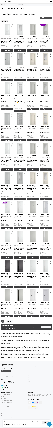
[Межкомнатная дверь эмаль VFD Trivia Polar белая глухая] (7, 236)
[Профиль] (45, 1)
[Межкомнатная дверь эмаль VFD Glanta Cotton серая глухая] (33, 88)
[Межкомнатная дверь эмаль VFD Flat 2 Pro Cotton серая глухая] (46, 295)
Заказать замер (45, 327)
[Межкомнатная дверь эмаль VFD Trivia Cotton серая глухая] (33, 236)
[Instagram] (36, 402)
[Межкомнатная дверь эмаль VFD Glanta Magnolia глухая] (33, 119)
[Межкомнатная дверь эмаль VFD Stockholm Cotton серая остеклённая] (46, 29)
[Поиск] (39, 1)
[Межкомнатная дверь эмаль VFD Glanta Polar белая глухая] (7, 88)
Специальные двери (32, 373)
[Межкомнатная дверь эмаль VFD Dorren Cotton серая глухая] (33, 148)
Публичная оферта (5, 406)
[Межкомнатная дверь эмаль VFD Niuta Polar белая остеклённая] (46, 266)
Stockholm (15, 14)
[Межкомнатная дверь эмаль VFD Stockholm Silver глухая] (7, 59)
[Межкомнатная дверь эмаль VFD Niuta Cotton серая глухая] (7, 295)
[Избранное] (12, 25)
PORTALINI (3, 4)
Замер (2, 411)
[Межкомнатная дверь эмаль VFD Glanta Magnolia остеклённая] (46, 119)
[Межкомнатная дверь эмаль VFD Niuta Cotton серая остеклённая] (20, 295)
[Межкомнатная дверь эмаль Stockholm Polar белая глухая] (7, 29)
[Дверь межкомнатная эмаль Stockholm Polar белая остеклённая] (20, 29)
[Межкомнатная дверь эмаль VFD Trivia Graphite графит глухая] (7, 266)
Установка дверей (5, 394)
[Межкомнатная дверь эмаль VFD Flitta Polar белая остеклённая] (20, 207)
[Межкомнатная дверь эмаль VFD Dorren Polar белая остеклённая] (20, 148)
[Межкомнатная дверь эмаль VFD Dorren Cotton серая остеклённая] (46, 148)
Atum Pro (4, 14)
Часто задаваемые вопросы (7, 400)
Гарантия (3, 413)
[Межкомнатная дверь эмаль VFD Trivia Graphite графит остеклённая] (20, 266)
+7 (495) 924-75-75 (6, 368)
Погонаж (30, 375)
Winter (25, 14)
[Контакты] (42, 1)
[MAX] (40, 402)
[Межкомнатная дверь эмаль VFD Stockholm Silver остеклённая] (20, 59)
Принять (45, 422)
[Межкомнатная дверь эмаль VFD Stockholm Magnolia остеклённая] (46, 59)
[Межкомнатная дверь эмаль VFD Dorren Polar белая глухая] (7, 148)
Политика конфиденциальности (8, 404)
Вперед (9, 321)
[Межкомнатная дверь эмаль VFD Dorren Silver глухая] (7, 178)
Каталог (8, 4)
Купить (8, 50)
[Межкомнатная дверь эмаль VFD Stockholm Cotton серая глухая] (33, 29)
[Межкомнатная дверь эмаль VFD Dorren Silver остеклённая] (20, 178)
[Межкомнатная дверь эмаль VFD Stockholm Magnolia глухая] (33, 59)
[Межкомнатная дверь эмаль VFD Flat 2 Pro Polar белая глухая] (33, 295)
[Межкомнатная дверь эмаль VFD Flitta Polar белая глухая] (7, 207)
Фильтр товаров (47, 17)
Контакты (3, 398)
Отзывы (3, 396)
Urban (21, 14)
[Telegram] (29, 402)
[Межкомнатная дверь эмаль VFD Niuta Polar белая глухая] (33, 266)
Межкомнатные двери (33, 366)
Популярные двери (32, 379)
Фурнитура (30, 370)
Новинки (30, 381)
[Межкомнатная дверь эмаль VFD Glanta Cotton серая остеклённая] (46, 88)
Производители (15, 4)
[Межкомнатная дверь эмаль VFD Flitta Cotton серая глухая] (33, 207)
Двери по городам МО (6, 417)
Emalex (9, 14)
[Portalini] (7, 2)
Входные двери (31, 368)
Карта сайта (4, 410)
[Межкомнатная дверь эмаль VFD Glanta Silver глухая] (7, 119)
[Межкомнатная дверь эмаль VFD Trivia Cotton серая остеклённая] (46, 236)
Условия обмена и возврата (7, 402)
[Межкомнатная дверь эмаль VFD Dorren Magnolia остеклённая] (46, 178)
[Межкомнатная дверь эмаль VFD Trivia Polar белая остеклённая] (20, 236)
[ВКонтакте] (33, 402)
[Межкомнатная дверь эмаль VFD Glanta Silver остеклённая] (20, 119)
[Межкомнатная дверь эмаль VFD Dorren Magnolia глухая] (33, 178)
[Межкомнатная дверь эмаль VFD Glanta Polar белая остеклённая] (20, 88)
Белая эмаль (32, 14)
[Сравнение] (12, 27)
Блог (2, 408)
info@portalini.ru (6, 374)
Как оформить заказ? (6, 415)
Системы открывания (33, 371)
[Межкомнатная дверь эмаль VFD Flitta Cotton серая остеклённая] (46, 207)
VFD (20, 4)
